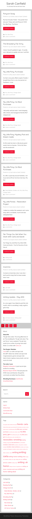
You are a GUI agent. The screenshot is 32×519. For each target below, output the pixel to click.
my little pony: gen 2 (16, 434)
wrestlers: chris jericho (19, 444)
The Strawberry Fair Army (13, 44)
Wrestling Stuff (7, 497)
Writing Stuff (8, 257)
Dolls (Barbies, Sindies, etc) (12, 190)
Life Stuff (7, 287)
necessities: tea (18, 437)
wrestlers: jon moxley (24, 447)
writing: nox (21, 456)
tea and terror (15, 442)
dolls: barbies (10, 424)
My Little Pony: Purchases (13, 72)
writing (15, 452)
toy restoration (22, 442)
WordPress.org (7, 413)
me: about (24, 427)
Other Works (7, 505)
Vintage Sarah (17, 92)
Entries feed (6, 408)
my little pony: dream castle (14, 431)
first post (15, 424)
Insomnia (6, 267)
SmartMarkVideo (8, 381)
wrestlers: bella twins (8, 444)
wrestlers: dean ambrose (13, 447)
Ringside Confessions (9, 366)
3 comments (8, 259)
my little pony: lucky (10, 437)
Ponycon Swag (9, 14)
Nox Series (7, 502)
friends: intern (5, 427)
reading (24, 440)
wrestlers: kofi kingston (7, 449)
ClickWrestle (19, 379)
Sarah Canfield (16, 3)
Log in (5, 405)
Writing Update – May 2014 (13, 297)
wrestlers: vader (9, 452)
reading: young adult (7, 442)
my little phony (12, 429)
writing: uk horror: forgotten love (15, 466)
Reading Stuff (7, 485)
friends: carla (22, 424)
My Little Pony (9, 34)
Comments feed (7, 410)
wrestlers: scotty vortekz (17, 449)
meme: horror (5, 429)
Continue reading (9, 28)
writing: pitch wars (19, 459)
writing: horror (13, 456)
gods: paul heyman (12, 427)
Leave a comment (10, 36)
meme (27, 427)
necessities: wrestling (12, 440)
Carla (4, 351)
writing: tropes (14, 462)
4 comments (8, 227)
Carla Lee (18, 345)
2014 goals (5, 424)
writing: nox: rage (12, 459)
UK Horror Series (9, 318)
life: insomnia (18, 427)
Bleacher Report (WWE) (10, 370)
